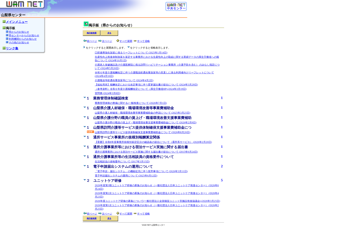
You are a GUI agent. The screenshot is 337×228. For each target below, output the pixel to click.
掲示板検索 (92, 33)
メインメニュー (17, 21)
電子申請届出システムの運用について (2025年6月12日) (126, 175)
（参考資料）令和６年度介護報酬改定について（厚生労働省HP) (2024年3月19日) (140, 88)
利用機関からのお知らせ (23, 38)
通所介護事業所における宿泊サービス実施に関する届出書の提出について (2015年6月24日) (146, 151)
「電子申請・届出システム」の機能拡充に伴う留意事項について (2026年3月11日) (141, 171)
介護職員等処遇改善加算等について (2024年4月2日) (124, 80)
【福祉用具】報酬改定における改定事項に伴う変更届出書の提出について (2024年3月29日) (146, 84)
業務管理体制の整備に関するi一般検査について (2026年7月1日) (131, 103)
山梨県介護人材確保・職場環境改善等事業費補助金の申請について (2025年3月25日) (142, 112)
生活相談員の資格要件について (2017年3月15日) (122, 161)
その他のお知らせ (19, 42)
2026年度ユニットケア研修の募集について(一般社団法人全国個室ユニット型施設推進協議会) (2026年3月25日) (157, 201)
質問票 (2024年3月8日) (107, 93)
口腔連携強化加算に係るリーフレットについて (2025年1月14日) (131, 52)
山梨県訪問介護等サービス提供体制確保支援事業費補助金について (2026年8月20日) (142, 132)
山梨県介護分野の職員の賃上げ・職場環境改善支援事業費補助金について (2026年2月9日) (145, 122)
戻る (109, 33)
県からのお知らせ (19, 31)
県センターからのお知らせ (24, 35)
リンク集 (12, 48)
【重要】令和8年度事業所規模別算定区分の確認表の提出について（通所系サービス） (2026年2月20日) (153, 142)
